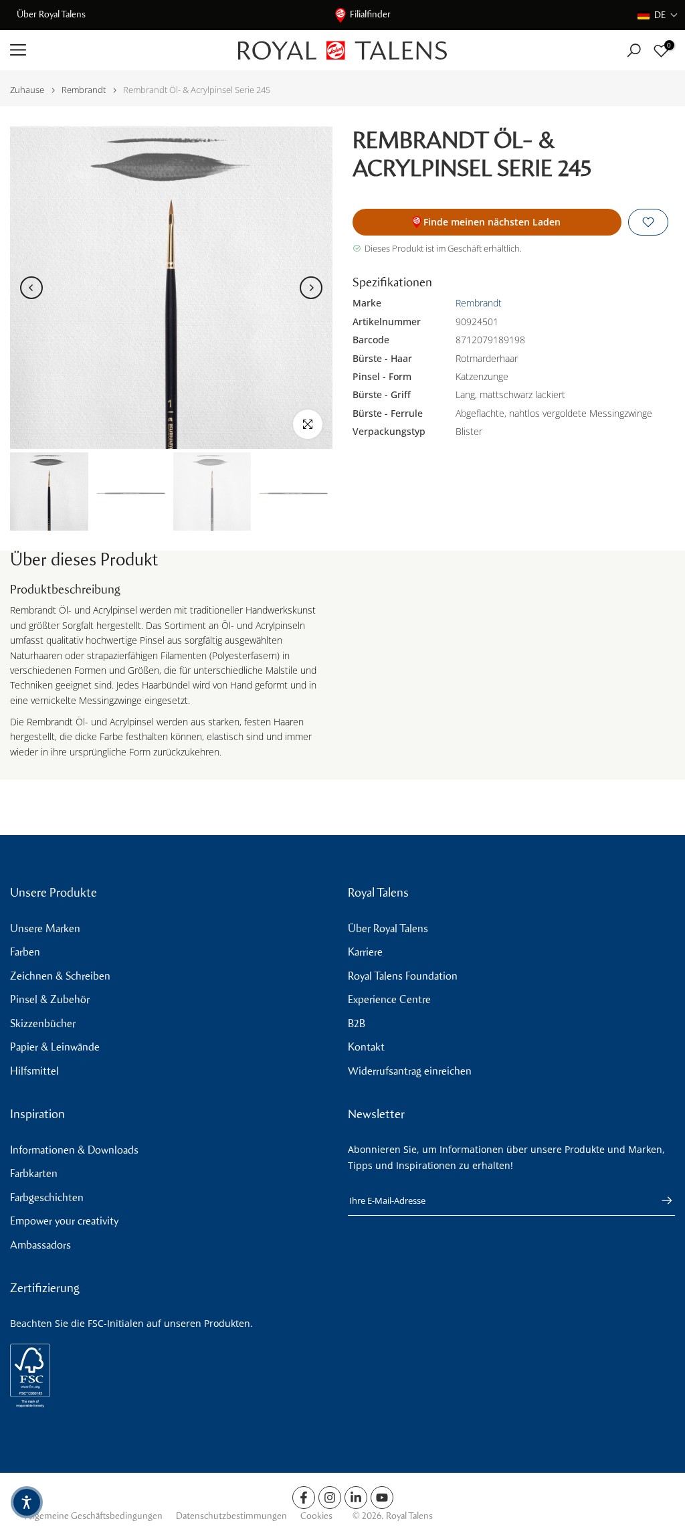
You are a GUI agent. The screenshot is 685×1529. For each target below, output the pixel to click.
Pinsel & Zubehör (50, 999)
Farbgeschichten (47, 1197)
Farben (25, 952)
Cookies (316, 1516)
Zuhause (27, 90)
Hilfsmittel (34, 1071)
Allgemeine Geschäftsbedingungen (94, 1516)
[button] (658, 15)
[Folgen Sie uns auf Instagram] (329, 1497)
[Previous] (31, 287)
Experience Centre (389, 999)
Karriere (365, 952)
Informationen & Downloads (74, 1150)
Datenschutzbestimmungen (231, 1516)
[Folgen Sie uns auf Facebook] (303, 1497)
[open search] (633, 50)
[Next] (311, 287)
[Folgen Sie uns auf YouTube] (382, 1497)
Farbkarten (34, 1173)
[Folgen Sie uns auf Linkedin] (356, 1497)
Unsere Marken (45, 928)
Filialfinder (370, 14)
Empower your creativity (64, 1221)
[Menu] (114, 50)
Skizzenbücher (43, 1023)
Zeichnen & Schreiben (60, 976)
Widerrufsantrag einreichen (410, 1071)
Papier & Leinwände (55, 1047)
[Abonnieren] (660, 1200)
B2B (356, 1023)
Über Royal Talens (51, 14)
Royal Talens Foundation (403, 976)
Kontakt (366, 1047)
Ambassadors (40, 1245)
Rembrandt (84, 90)
